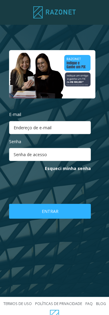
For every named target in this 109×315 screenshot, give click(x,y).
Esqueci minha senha (68, 168)
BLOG (101, 303)
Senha (15, 141)
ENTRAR (50, 211)
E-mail (15, 114)
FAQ (89, 303)
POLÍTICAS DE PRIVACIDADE (58, 303)
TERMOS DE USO (17, 303)
